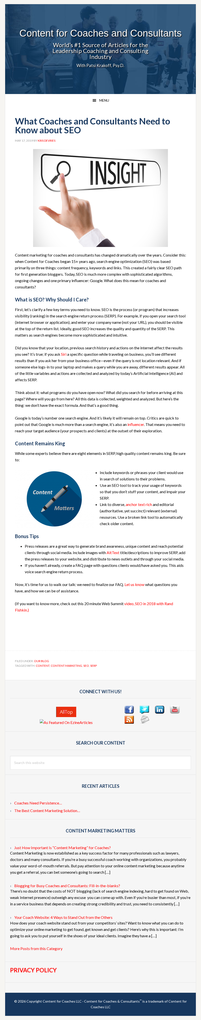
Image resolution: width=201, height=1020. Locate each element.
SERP (93, 665)
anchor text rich (139, 504)
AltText (113, 552)
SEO (86, 665)
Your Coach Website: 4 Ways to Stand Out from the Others (63, 917)
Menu (104, 100)
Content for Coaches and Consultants (100, 33)
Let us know (134, 584)
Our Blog (41, 661)
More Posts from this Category (36, 948)
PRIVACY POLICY (33, 970)
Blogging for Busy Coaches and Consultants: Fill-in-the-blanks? (67, 885)
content (43, 665)
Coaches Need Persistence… (38, 803)
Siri (63, 354)
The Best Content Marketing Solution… (47, 810)
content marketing (66, 665)
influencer (135, 424)
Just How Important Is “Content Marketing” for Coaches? (62, 847)
